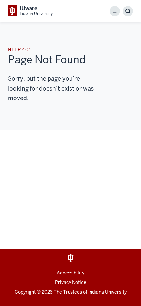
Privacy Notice (70, 282)
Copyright (25, 292)
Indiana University (107, 292)
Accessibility (70, 273)
